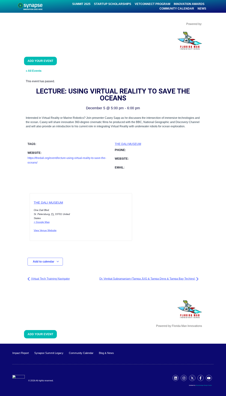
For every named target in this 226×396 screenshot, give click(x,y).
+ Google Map (42, 222)
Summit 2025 (81, 3)
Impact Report (20, 352)
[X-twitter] (192, 378)
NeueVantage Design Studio (204, 385)
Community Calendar (176, 8)
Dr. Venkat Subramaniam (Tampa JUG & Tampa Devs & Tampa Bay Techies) (147, 278)
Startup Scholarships (112, 3)
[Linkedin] (176, 378)
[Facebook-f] (201, 378)
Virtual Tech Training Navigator (50, 278)
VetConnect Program (152, 3)
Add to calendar (44, 261)
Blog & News (106, 352)
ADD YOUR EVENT (40, 60)
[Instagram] (184, 378)
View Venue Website (45, 230)
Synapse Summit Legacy (48, 352)
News (202, 8)
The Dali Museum (128, 143)
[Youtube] (209, 378)
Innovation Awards (189, 3)
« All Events (33, 70)
